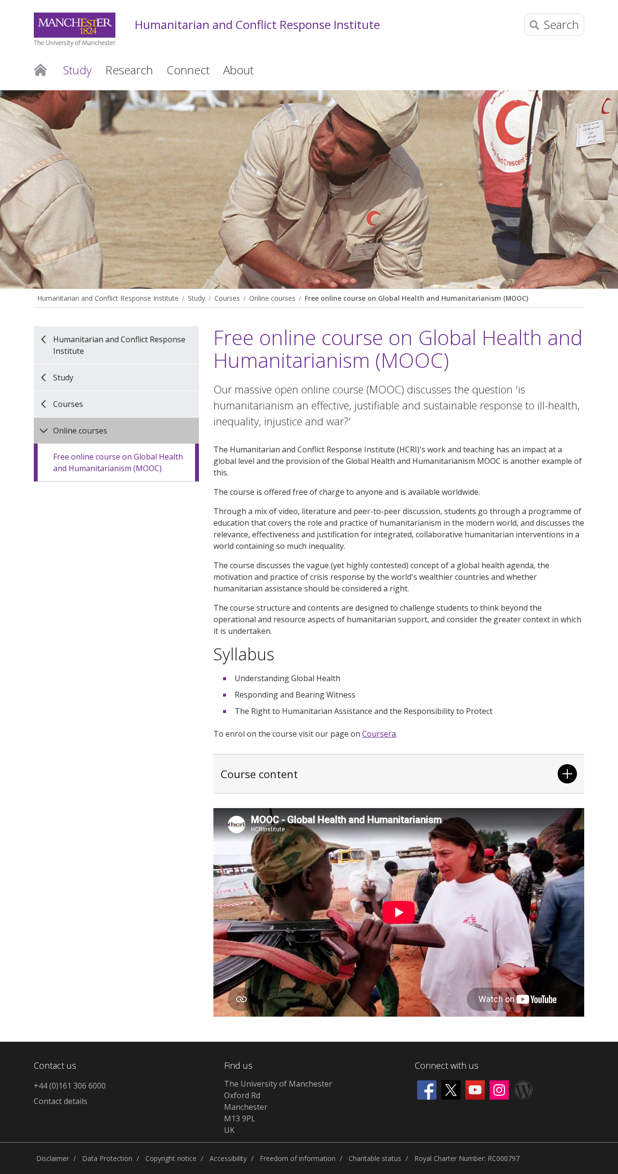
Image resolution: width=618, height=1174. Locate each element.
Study (196, 298)
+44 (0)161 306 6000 (70, 1085)
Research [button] (129, 70)
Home (40, 69)
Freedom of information (298, 1158)
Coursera (379, 733)
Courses (227, 298)
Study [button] (77, 70)
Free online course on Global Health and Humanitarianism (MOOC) (416, 298)
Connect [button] (188, 70)
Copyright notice (171, 1158)
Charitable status (375, 1158)
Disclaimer (52, 1158)
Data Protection (107, 1158)
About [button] (238, 70)
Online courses (272, 298)
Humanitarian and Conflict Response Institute (257, 25)
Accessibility (228, 1158)
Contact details (60, 1101)
